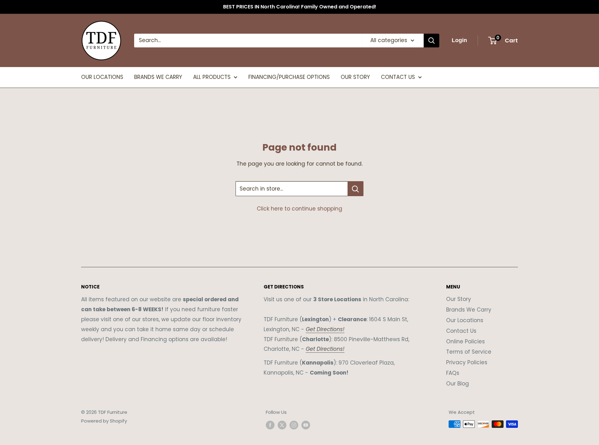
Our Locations (464, 320)
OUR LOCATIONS (102, 77)
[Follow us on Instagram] (294, 424)
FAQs (452, 373)
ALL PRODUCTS (212, 77)
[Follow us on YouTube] (305, 424)
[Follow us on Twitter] (282, 424)
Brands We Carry (468, 309)
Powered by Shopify (104, 421)
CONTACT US (398, 77)
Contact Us (461, 331)
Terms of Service (468, 352)
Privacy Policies (466, 362)
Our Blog (457, 383)
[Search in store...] (355, 188)
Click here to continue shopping (299, 208)
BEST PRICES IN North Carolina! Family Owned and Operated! (299, 6)
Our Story (458, 299)
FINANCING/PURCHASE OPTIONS (289, 77)
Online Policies (465, 341)
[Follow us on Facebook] (270, 424)
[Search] (431, 40)
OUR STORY (355, 77)
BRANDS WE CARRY (158, 77)
